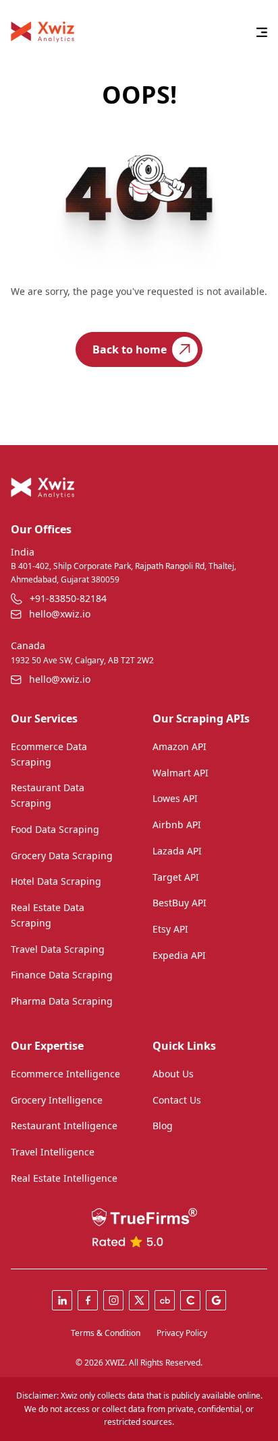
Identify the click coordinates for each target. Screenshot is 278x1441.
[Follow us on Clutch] (190, 1300)
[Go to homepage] (42, 32)
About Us (173, 1073)
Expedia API (179, 955)
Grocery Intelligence (57, 1100)
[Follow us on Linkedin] (62, 1300)
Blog (162, 1125)
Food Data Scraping (55, 829)
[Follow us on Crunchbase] (165, 1300)
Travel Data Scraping (58, 949)
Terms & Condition (105, 1333)
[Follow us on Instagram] (113, 1300)
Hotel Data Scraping (56, 881)
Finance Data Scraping (62, 974)
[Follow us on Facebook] (88, 1300)
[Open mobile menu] (261, 32)
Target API (175, 877)
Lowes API (175, 798)
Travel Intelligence (52, 1151)
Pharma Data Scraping (62, 1001)
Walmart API (180, 772)
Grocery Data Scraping (62, 855)
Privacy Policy (182, 1333)
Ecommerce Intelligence (65, 1073)
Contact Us (176, 1100)
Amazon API (179, 746)
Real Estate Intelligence (64, 1178)
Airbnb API (176, 824)
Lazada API (177, 850)
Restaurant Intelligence (64, 1125)
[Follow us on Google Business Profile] (216, 1300)
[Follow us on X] (139, 1300)
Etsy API (170, 929)
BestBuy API (179, 902)
